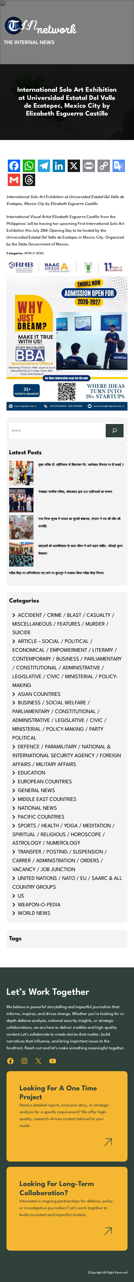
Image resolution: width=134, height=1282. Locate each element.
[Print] (88, 167)
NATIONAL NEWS (37, 808)
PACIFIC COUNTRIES (41, 817)
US (21, 896)
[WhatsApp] (28, 167)
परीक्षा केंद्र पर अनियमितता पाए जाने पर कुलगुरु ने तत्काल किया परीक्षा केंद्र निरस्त (56, 573)
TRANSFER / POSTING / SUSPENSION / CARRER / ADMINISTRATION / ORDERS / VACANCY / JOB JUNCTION (59, 861)
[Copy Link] (103, 167)
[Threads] (28, 181)
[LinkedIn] (58, 167)
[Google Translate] (118, 167)
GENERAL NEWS (36, 790)
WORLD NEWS (34, 253)
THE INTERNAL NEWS (29, 42)
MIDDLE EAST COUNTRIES (47, 799)
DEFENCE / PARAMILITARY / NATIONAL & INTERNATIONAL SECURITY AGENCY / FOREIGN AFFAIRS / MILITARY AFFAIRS (66, 755)
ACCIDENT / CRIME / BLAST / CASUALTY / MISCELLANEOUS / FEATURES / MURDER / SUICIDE (63, 624)
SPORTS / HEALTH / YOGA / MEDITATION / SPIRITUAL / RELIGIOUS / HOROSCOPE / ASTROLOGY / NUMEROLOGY (63, 834)
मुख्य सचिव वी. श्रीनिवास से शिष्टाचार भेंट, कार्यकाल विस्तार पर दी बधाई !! (81, 464)
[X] (73, 167)
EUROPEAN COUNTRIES (45, 782)
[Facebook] (14, 167)
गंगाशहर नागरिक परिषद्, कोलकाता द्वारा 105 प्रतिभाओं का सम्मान (75, 492)
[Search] (115, 430)
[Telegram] (43, 167)
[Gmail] (14, 181)
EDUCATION (31, 773)
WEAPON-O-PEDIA (39, 905)
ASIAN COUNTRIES (39, 694)
